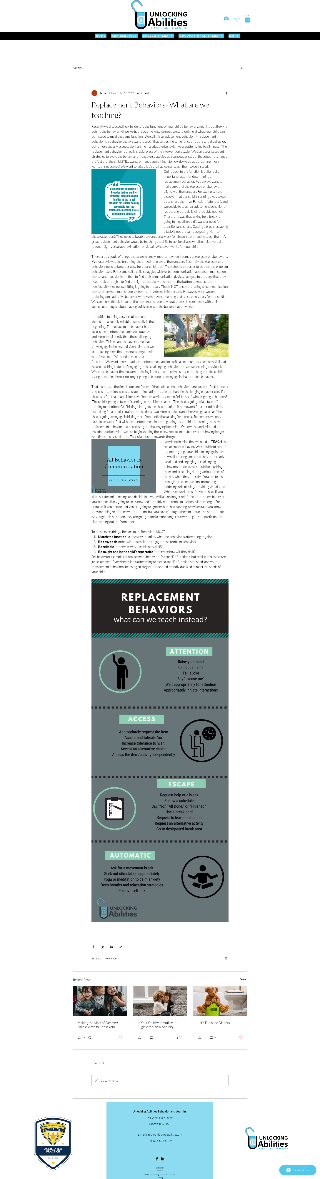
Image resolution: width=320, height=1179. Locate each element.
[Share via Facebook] (93, 947)
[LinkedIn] (162, 1159)
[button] (247, 19)
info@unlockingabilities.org (164, 1134)
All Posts (77, 67)
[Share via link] (120, 947)
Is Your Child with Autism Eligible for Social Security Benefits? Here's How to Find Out (158, 1025)
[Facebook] (157, 1159)
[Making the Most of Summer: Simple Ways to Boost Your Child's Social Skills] (100, 1001)
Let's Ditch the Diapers (214, 1023)
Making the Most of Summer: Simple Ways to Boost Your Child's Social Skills (98, 1025)
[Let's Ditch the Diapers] (220, 1001)
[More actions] (226, 93)
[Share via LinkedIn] (111, 947)
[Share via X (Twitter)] (102, 947)
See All (243, 979)
